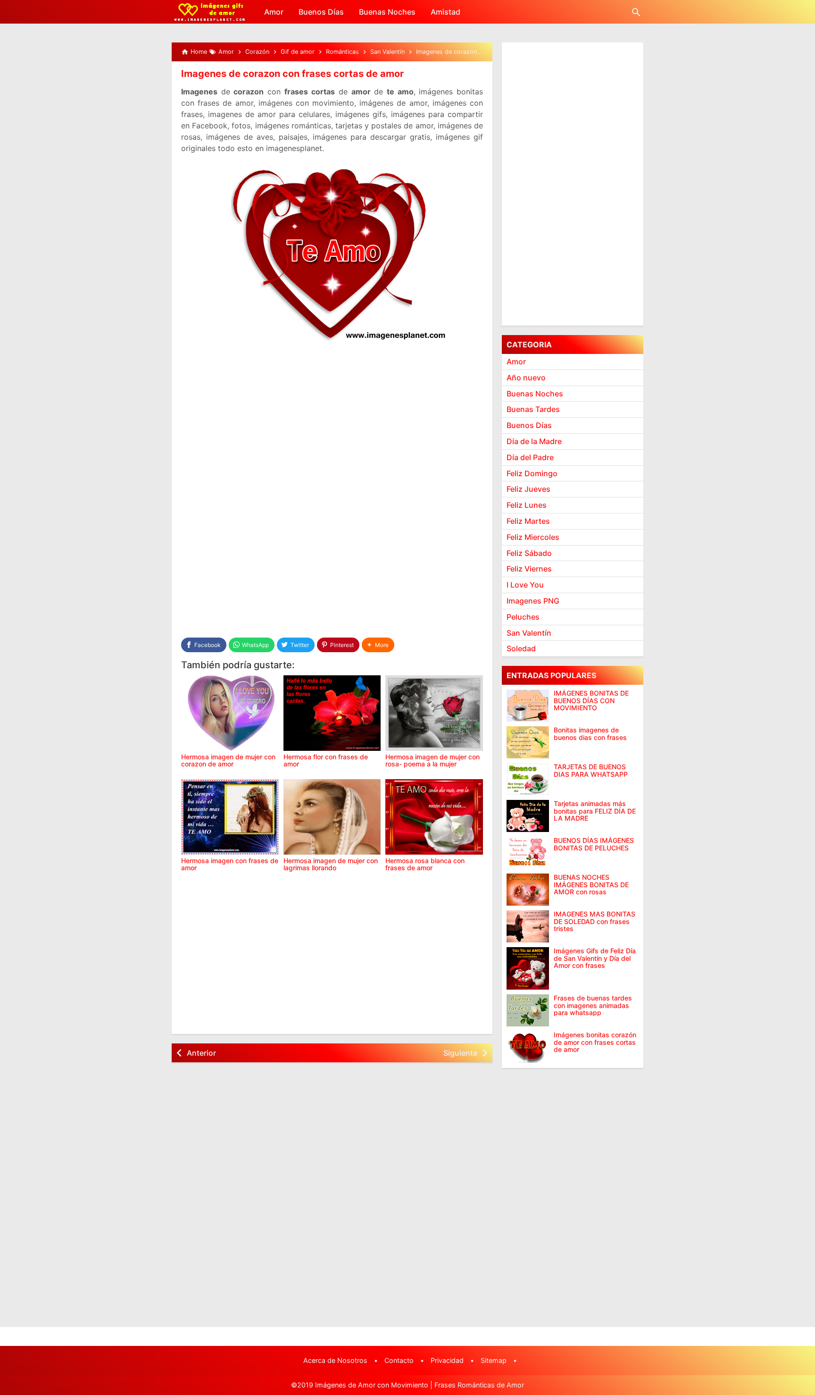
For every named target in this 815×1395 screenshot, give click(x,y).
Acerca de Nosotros (335, 1360)
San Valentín (529, 633)
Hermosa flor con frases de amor (325, 760)
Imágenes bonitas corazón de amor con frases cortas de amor (595, 1042)
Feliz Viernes (529, 568)
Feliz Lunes (527, 505)
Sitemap (494, 1360)
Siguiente (460, 1053)
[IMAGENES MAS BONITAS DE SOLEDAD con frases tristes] (528, 926)
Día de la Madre (534, 441)
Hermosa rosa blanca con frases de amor (425, 864)
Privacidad (447, 1360)
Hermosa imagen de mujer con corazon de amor (228, 760)
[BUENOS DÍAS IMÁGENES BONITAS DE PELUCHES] (528, 853)
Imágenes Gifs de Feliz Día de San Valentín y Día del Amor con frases (595, 958)
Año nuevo (526, 377)
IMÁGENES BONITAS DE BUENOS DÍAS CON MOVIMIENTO (591, 700)
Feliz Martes (528, 521)
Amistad (445, 12)
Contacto (399, 1360)
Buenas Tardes (533, 409)
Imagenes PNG (533, 600)
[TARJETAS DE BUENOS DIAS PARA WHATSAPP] (528, 779)
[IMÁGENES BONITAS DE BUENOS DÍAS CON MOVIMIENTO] (528, 705)
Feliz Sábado (529, 553)
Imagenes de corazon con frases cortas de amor (292, 73)
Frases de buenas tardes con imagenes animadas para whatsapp (593, 1005)
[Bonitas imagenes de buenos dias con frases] (528, 742)
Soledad (521, 648)
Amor (273, 12)
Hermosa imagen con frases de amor (229, 864)
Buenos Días (321, 12)
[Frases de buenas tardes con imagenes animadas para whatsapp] (528, 1010)
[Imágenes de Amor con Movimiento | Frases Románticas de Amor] (209, 12)
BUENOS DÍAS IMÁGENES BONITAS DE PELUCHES (594, 844)
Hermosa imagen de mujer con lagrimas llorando (330, 864)
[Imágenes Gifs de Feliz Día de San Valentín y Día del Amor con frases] (528, 968)
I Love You (525, 584)
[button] (378, 645)
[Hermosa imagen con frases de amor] (230, 817)
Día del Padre (530, 457)
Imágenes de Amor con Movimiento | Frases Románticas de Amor (419, 1385)
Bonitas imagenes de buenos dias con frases (590, 733)
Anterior (201, 1053)
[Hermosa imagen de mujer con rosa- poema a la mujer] (434, 713)
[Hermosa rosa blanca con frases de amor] (434, 817)
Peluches (523, 617)
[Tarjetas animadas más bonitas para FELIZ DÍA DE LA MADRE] (528, 816)
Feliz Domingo (532, 473)
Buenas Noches (387, 12)
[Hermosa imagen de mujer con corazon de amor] (230, 713)
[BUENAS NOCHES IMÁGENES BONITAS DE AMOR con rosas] (528, 890)
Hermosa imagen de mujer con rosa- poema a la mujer (432, 760)
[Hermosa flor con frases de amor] (332, 713)
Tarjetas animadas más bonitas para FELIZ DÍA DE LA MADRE (595, 811)
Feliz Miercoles (533, 537)
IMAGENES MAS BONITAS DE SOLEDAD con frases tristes (594, 921)
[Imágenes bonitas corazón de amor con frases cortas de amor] (528, 1047)
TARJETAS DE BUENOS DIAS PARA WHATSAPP (591, 770)
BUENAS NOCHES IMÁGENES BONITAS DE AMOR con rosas (591, 884)
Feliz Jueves (528, 489)
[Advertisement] (332, 420)
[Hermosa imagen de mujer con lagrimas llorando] (332, 817)
